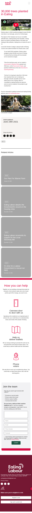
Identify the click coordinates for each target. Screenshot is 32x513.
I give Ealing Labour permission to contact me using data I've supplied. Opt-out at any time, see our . (15, 438)
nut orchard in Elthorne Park (11, 64)
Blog (6, 175)
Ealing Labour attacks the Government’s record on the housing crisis (15, 207)
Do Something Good (14, 93)
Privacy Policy (15, 439)
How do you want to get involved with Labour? (14, 391)
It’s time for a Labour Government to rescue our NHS (14, 268)
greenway (10, 69)
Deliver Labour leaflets (11, 399)
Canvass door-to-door (11, 400)
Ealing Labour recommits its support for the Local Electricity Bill (15, 237)
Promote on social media (11, 395)
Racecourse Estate (18, 66)
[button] (29, 3)
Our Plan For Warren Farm (14, 178)
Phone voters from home (11, 397)
